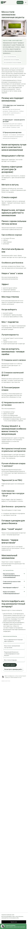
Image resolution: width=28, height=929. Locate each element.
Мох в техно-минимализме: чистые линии (12, 646)
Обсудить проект (9, 665)
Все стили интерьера (10, 660)
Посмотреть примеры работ (13, 669)
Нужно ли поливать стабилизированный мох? (11, 592)
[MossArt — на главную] (3, 2)
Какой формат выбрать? (11, 587)
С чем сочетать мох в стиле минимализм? (12, 582)
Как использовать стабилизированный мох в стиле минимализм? (11, 575)
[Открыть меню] (25, 2)
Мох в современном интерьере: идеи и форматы (13, 640)
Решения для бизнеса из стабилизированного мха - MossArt (12, 653)
